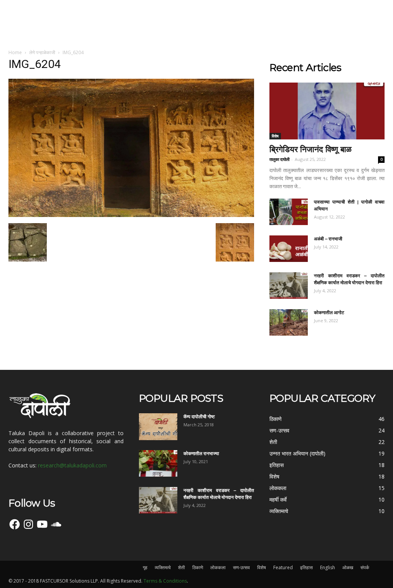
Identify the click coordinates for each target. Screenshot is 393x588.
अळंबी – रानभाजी (328, 239)
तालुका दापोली (279, 159)
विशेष (275, 136)
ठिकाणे (197, 567)
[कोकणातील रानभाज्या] (158, 463)
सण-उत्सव (241, 567)
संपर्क (364, 567)
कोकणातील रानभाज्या (201, 453)
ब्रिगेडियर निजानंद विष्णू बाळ (310, 149)
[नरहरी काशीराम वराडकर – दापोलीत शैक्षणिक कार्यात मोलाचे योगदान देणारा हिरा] (288, 285)
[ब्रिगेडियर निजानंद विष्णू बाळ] (327, 111)
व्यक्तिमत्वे (163, 567)
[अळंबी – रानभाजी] (288, 248)
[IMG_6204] (131, 215)
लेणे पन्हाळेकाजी (42, 52)
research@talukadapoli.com (72, 465)
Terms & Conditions (165, 581)
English (327, 567)
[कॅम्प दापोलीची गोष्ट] (158, 426)
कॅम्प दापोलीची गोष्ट (199, 416)
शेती (181, 567)
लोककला (218, 567)
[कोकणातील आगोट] (288, 322)
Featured (283, 567)
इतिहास (306, 567)
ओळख (347, 567)
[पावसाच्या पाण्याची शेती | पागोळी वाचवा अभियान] (288, 212)
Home (15, 52)
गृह (145, 567)
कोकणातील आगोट (329, 312)
